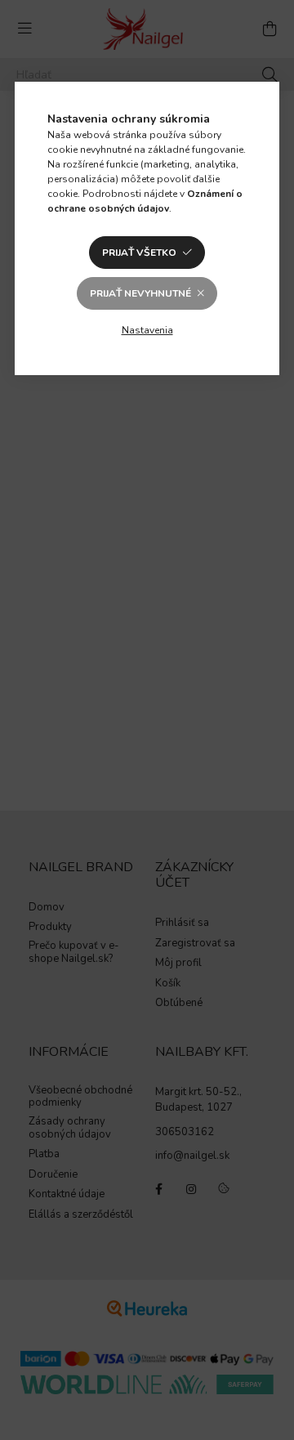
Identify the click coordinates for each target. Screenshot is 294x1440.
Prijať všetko (139, 252)
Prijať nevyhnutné (140, 293)
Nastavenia (147, 330)
